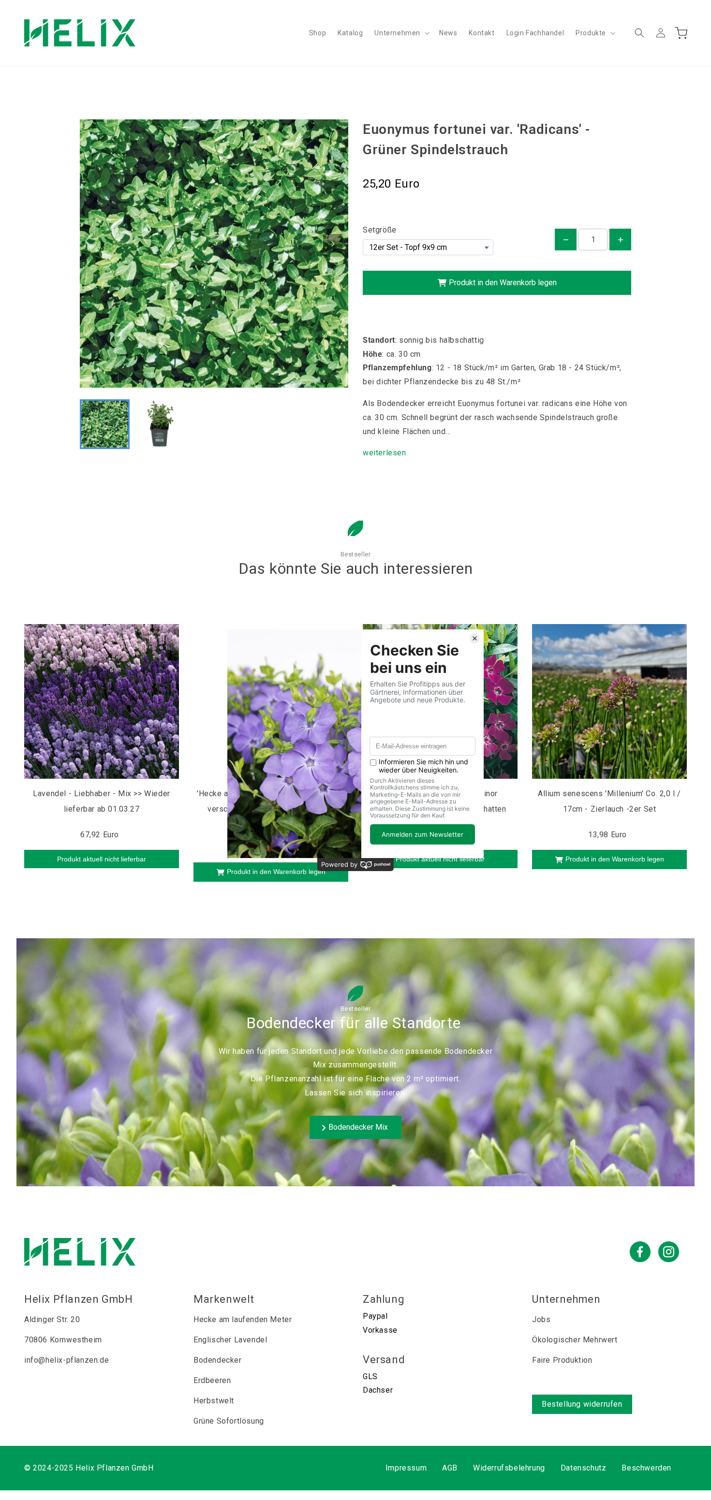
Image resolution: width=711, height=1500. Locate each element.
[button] (401, 33)
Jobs (541, 1319)
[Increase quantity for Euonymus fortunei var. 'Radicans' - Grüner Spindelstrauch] (620, 239)
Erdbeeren (212, 1380)
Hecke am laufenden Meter (242, 1319)
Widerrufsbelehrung (509, 1467)
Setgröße (380, 229)
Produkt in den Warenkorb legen (503, 282)
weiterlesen (384, 452)
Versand (384, 1360)
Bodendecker (217, 1360)
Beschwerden (646, 1467)
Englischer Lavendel (230, 1339)
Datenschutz (584, 1467)
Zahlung (383, 1299)
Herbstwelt (213, 1400)
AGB (450, 1467)
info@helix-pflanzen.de (66, 1360)
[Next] (332, 243)
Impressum (406, 1467)
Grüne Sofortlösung (228, 1421)
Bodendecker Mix (359, 1127)
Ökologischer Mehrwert (575, 1339)
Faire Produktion (562, 1360)
